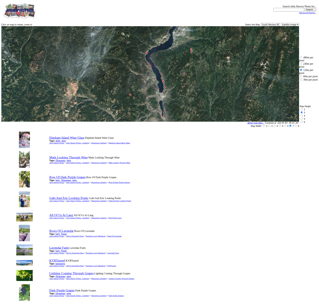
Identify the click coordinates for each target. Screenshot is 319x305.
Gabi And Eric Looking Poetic (120, 201)
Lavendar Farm (113, 253)
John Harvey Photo (56, 143)
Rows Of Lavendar (114, 236)
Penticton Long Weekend (95, 236)
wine (63, 141)
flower (64, 234)
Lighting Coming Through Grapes (121, 278)
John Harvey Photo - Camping (77, 143)
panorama (60, 263)
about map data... (255, 123)
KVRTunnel (111, 266)
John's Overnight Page (75, 236)
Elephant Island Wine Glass (119, 143)
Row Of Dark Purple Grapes (119, 182)
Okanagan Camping (99, 143)
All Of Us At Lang (115, 218)
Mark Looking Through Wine (119, 163)
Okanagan (60, 160)
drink (57, 141)
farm (57, 180)
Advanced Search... (307, 12)
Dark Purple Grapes (116, 296)
